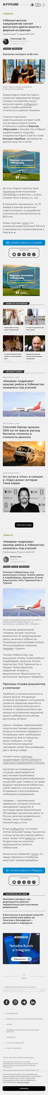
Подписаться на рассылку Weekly (20, 987)
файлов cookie (23, 1082)
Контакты (11, 1037)
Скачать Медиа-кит (15, 1043)
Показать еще (24, 525)
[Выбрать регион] (32, 5)
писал (25, 223)
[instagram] (15, 1002)
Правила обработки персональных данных (22, 1031)
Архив (9, 1024)
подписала (9, 191)
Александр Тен (18, 39)
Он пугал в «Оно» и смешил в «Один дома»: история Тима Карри (23, 480)
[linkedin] (33, 1002)
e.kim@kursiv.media (17, 561)
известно (30, 838)
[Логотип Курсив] (11, 4)
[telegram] (24, 1002)
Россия (14, 567)
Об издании (12, 1013)
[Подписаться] (43, 990)
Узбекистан (17, 49)
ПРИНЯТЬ (24, 1088)
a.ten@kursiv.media (17, 43)
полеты (7, 567)
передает (8, 648)
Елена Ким (16, 557)
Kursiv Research (14, 1048)
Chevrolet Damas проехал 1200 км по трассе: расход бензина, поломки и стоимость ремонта (21, 432)
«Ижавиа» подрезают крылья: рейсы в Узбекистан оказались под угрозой (23, 384)
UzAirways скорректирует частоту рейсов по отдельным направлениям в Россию (24, 759)
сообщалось (17, 828)
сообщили (29, 104)
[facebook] (6, 1002)
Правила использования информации (25, 1019)
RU (38, 5)
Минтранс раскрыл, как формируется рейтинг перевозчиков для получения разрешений (20, 903)
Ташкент (7, 49)
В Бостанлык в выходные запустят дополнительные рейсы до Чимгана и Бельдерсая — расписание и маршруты (23, 919)
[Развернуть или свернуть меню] (43, 5)
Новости (8, 13)
